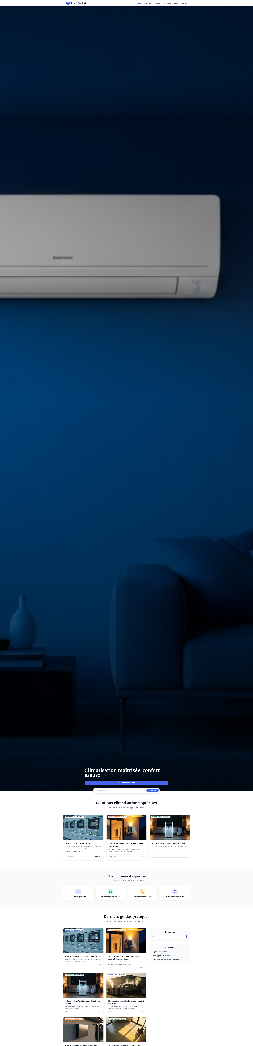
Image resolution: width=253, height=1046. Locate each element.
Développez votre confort (161, 956)
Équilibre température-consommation (166, 960)
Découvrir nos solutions (126, 782)
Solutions (157, 3)
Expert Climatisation (160, 952)
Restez (184, 3)
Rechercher (152, 790)
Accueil (138, 3)
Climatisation (148, 3)
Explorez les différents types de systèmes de (79, 847)
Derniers (176, 3)
